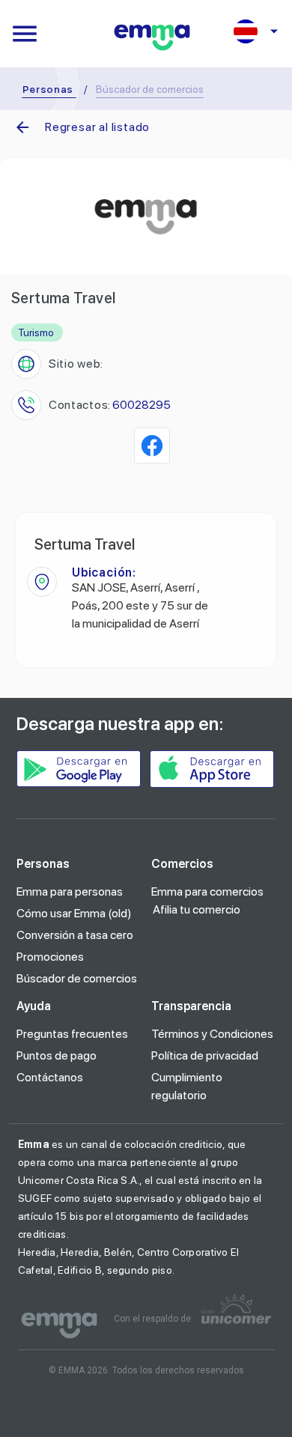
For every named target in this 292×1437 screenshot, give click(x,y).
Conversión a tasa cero (74, 935)
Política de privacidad (204, 1055)
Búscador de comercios (76, 978)
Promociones (50, 957)
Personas (48, 89)
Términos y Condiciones (212, 1034)
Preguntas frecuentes (72, 1034)
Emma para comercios (207, 891)
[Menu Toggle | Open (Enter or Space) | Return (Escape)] (24, 33)
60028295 (141, 405)
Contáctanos (49, 1077)
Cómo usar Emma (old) (74, 913)
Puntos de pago (56, 1055)
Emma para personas (69, 891)
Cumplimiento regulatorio (186, 1086)
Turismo (36, 332)
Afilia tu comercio (196, 909)
